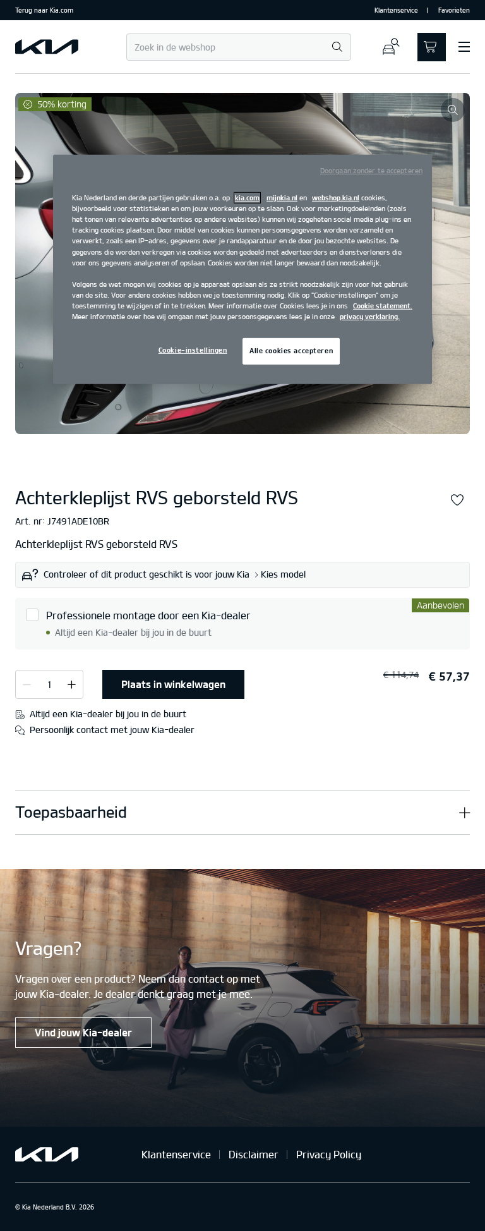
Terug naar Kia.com (44, 10)
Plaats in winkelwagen (173, 684)
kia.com (247, 197)
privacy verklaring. (370, 316)
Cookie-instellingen (193, 350)
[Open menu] (464, 46)
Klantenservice (396, 10)
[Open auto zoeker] (390, 47)
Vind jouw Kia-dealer (83, 1032)
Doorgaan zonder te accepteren (371, 170)
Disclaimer (253, 1154)
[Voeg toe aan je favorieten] (457, 499)
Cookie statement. (382, 305)
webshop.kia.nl (335, 197)
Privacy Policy (328, 1154)
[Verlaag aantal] (71, 683)
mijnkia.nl (281, 197)
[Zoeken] (337, 47)
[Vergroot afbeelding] (453, 110)
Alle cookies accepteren (291, 350)
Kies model (283, 574)
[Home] (46, 46)
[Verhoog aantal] (27, 683)
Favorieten (454, 10)
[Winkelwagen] (431, 47)
